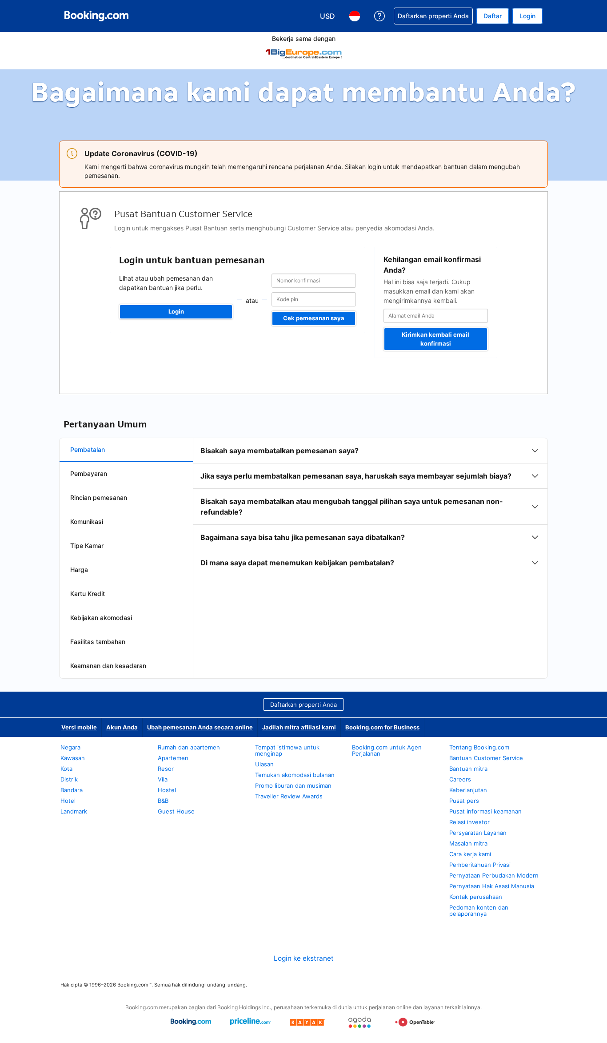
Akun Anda (122, 727)
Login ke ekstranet (304, 958)
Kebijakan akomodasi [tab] (101, 617)
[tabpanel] (370, 506)
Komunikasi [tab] (86, 521)
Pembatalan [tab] (87, 449)
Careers (460, 779)
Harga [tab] (79, 569)
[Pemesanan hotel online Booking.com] (96, 16)
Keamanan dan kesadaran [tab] (108, 665)
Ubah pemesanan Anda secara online (200, 727)
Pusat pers (464, 800)
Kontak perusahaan (475, 896)
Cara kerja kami (470, 854)
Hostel (167, 789)
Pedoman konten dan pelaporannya (478, 910)
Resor (166, 768)
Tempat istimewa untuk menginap (287, 750)
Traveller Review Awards (289, 796)
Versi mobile (79, 727)
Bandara (71, 789)
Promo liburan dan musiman (293, 785)
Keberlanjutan (468, 789)
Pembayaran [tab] (88, 473)
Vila (163, 779)
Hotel (68, 800)
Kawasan (72, 757)
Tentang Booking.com (479, 747)
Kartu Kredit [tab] (87, 593)
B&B (163, 800)
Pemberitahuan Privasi (480, 864)
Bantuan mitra (468, 768)
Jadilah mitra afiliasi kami (299, 727)
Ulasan (264, 764)
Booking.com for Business (382, 727)
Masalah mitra (468, 843)
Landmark (73, 811)
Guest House (176, 811)
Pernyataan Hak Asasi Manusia (491, 886)
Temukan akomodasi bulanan (295, 774)
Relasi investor (469, 822)
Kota (66, 768)
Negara (70, 747)
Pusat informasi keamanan (485, 811)
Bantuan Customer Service (486, 757)
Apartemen (173, 757)
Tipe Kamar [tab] (87, 545)
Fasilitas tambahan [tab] (97, 641)
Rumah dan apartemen (189, 747)
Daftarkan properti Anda (303, 704)
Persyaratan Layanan (478, 832)
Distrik (69, 779)
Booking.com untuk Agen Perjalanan (387, 750)
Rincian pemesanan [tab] (98, 497)
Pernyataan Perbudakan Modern (494, 875)
